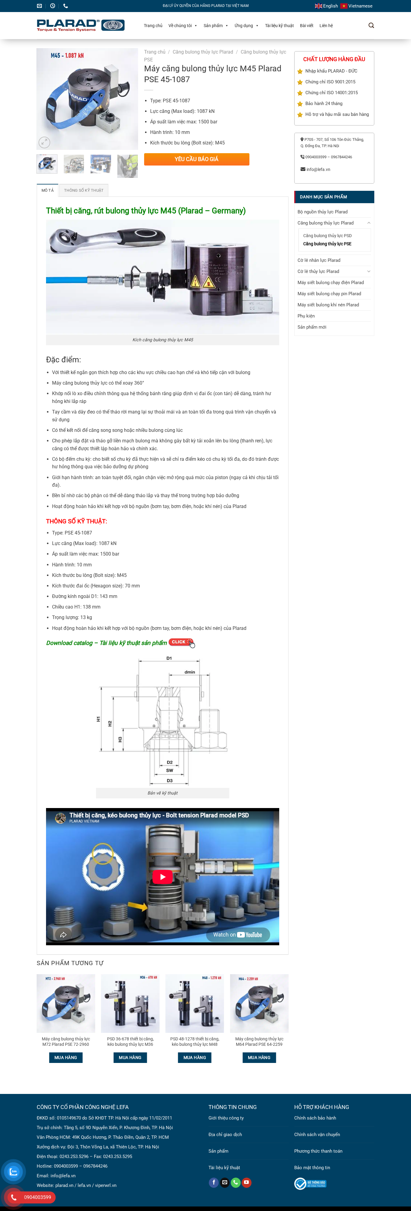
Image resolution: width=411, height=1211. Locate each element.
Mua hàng (65, 1057)
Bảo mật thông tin (312, 1167)
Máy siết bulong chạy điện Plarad (331, 282)
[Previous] (46, 99)
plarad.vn (64, 1185)
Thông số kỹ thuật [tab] (84, 190)
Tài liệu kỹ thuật (279, 25)
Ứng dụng (244, 25)
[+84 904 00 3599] (66, 6)
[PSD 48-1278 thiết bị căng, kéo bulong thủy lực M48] (194, 1003)
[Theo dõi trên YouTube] (247, 1183)
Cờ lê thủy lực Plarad (318, 271)
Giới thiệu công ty (226, 1118)
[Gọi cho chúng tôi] (236, 1183)
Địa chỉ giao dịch (225, 1134)
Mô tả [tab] (48, 190)
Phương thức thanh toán (318, 1151)
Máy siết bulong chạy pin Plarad (329, 293)
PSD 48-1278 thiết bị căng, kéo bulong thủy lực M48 (194, 1041)
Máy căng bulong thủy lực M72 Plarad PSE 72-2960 (66, 1041)
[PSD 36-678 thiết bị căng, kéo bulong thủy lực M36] (130, 1003)
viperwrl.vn (105, 1185)
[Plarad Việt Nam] (84, 25)
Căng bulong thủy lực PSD (327, 235)
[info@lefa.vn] (40, 6)
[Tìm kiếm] (371, 25)
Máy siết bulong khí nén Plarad (328, 305)
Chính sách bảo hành (315, 1118)
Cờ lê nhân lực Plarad (319, 260)
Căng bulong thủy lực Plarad (203, 52)
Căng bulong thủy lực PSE (327, 243)
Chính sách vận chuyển (317, 1134)
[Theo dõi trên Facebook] (214, 1183)
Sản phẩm (213, 25)
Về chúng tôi (180, 25)
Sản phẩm (218, 1151)
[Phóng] (44, 142)
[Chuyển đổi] (369, 222)
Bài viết (307, 25)
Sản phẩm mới (312, 327)
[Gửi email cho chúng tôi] (225, 1183)
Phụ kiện (306, 316)
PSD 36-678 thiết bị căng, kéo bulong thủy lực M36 (130, 1041)
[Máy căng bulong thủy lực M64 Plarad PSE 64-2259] (259, 1003)
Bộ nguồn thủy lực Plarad (323, 211)
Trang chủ (153, 25)
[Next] (128, 99)
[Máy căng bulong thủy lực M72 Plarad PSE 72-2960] (65, 1003)
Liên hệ (326, 25)
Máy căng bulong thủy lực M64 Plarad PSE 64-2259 (259, 1041)
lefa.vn (84, 1185)
